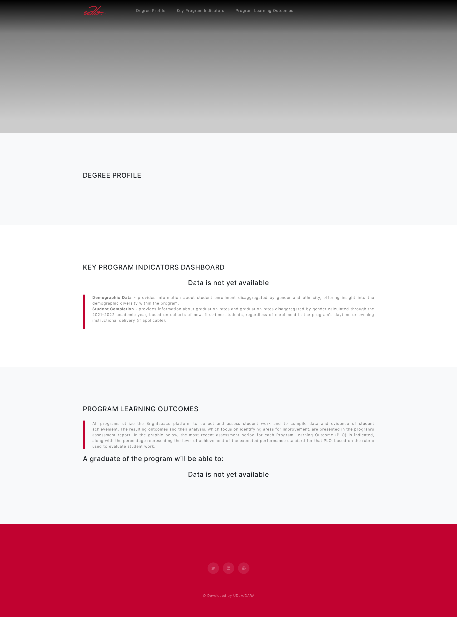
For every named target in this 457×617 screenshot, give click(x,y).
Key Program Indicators (200, 10)
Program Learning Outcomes (264, 10)
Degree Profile (150, 10)
